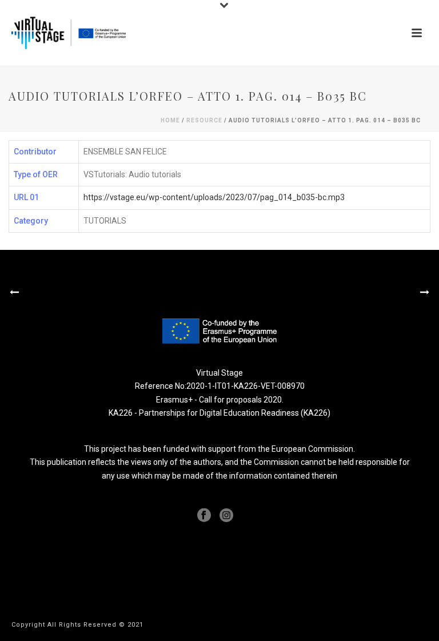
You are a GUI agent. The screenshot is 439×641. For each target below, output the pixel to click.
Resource (204, 120)
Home (170, 120)
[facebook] (204, 515)
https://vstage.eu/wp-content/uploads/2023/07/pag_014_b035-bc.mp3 (214, 197)
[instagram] (226, 515)
